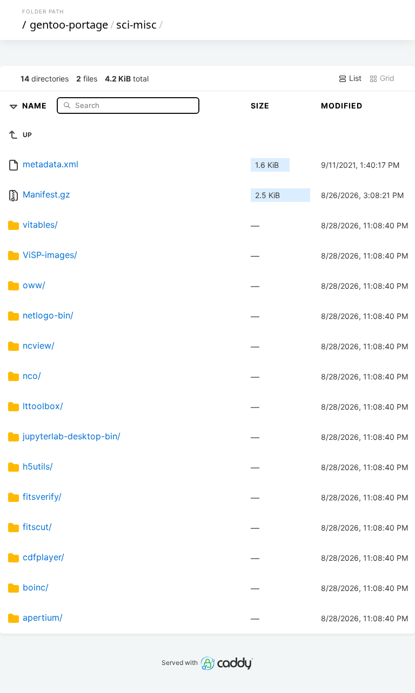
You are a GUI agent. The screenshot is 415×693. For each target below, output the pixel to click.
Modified (342, 105)
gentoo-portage (69, 24)
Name (35, 105)
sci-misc (136, 24)
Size (260, 105)
